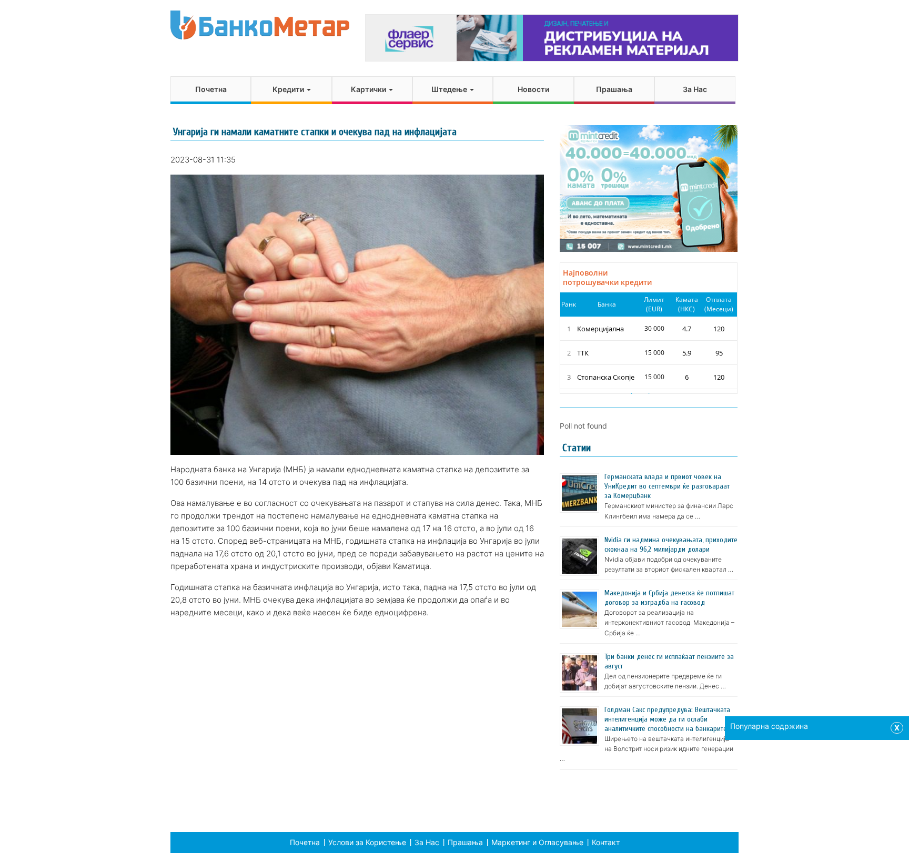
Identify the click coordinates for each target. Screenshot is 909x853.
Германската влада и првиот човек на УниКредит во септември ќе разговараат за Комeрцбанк (667, 486)
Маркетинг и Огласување (537, 842)
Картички (369, 89)
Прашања (614, 89)
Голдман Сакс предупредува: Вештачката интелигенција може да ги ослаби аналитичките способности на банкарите (667, 719)
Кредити (289, 89)
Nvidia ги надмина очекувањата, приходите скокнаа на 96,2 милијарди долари (671, 544)
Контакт (606, 842)
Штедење (450, 89)
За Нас (695, 89)
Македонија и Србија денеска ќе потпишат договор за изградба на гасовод (669, 597)
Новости (533, 89)
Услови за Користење (367, 842)
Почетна (211, 89)
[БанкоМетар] (259, 25)
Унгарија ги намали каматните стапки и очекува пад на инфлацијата (315, 132)
